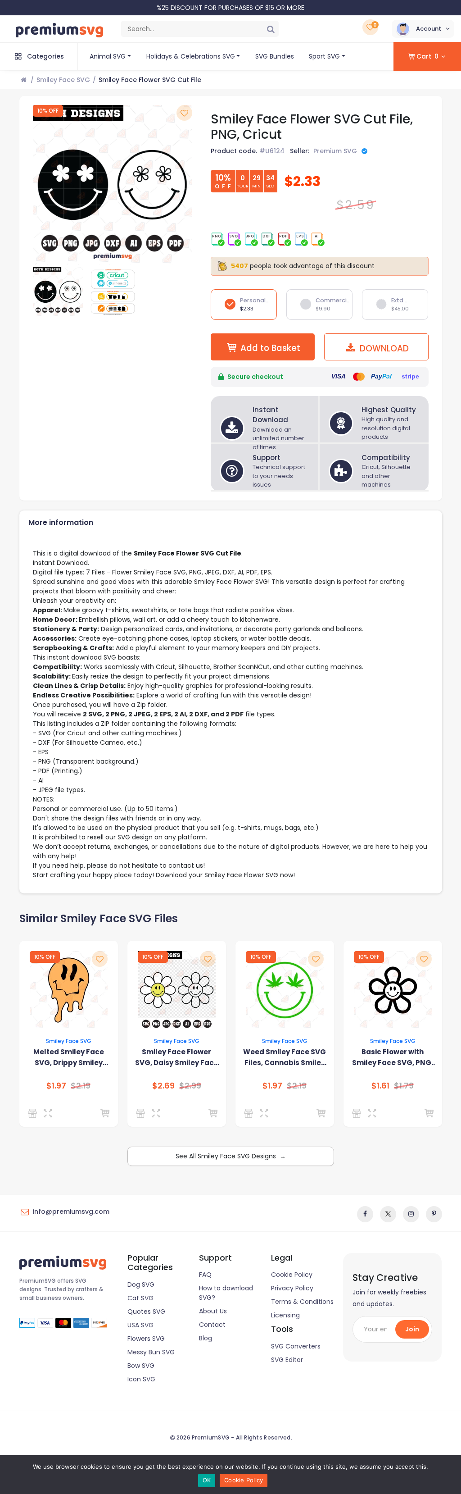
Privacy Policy (292, 1288)
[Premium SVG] (142, 1113)
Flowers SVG (146, 1338)
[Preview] (50, 1113)
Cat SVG (140, 1298)
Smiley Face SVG (63, 79)
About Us (213, 1311)
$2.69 (163, 1085)
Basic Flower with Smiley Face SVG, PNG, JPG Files (392, 1057)
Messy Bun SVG (151, 1352)
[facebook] (365, 1214)
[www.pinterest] (434, 1214)
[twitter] (388, 1214)
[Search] (270, 29)
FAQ (205, 1274)
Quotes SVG (146, 1311)
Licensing (285, 1315)
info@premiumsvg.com (71, 1211)
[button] (423, 29)
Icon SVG (141, 1379)
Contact (212, 1324)
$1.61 (380, 1085)
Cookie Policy (291, 1274)
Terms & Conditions (302, 1301)
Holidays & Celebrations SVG (190, 56)
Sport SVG (324, 56)
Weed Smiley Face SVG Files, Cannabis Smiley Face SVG (284, 1057)
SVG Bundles (274, 56)
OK (207, 1480)
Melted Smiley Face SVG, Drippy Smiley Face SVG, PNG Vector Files (68, 1057)
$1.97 (56, 1085)
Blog (205, 1338)
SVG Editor (287, 1359)
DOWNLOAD (383, 348)
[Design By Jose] (34, 1113)
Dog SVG (140, 1284)
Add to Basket (270, 348)
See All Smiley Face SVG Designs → (231, 1156)
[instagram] (411, 1214)
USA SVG (140, 1325)
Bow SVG (140, 1365)
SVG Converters (296, 1346)
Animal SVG (108, 56)
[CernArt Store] (358, 1113)
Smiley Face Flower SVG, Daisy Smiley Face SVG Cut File (176, 1057)
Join (412, 1329)
